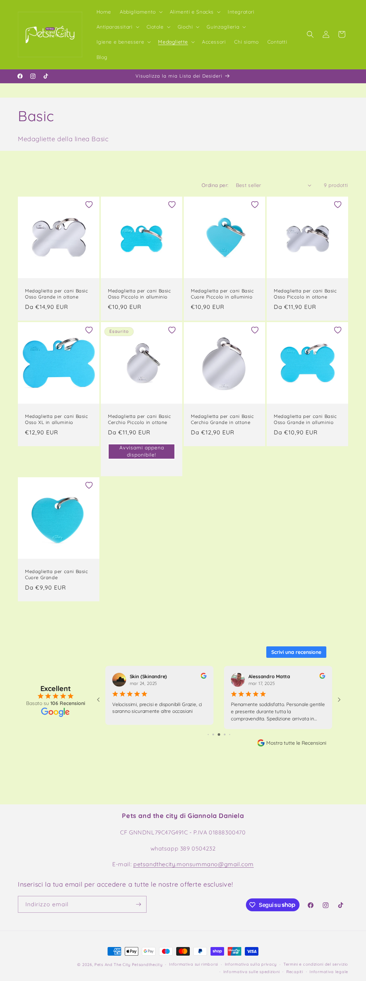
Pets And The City (112, 964)
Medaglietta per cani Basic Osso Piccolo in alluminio (139, 294)
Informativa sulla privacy (251, 964)
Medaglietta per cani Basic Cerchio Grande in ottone (222, 419)
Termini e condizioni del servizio (315, 964)
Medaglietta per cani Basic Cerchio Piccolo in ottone (139, 419)
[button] (140, 11)
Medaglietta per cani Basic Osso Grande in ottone (56, 294)
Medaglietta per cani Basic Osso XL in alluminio (56, 419)
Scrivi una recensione (296, 652)
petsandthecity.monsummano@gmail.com (193, 864)
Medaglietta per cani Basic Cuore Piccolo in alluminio (222, 294)
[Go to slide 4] (219, 734)
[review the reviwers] (203, 677)
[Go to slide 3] (213, 734)
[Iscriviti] (138, 904)
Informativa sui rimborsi (193, 964)
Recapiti (294, 971)
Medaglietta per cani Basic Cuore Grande (56, 574)
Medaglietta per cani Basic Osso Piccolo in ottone (305, 294)
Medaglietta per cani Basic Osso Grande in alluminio (305, 419)
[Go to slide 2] (208, 734)
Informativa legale (329, 971)
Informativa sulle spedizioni (251, 971)
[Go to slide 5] (225, 734)
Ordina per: (215, 185)
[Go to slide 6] (229, 734)
